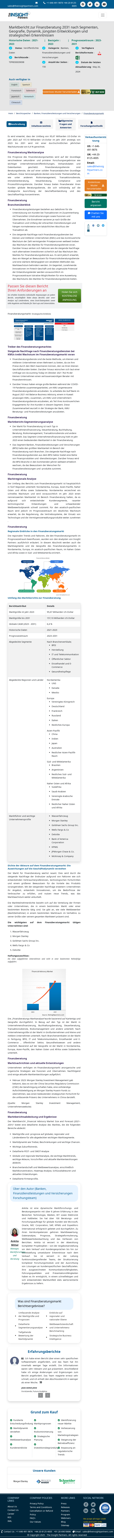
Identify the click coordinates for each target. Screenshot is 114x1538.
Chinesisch (15, 102)
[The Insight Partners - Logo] (19, 15)
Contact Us (13, 1510)
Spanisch (26, 84)
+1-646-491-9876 (55, 2)
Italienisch (30, 90)
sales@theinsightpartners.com (95, 170)
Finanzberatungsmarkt (94, 113)
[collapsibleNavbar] (103, 15)
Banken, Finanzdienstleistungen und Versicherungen (57, 113)
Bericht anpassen (95, 203)
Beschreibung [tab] (17, 124)
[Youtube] (93, 1512)
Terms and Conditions (41, 1507)
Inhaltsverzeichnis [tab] (41, 125)
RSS (9, 1517)
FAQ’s (32, 1518)
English (14, 84)
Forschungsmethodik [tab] (91, 125)
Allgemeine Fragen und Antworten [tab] (66, 124)
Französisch (16, 90)
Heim (10, 113)
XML (10, 1521)
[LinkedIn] (97, 4)
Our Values (35, 1521)
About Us (12, 1506)
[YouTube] (104, 4)
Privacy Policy (36, 1503)
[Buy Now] (93, 91)
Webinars (66, 1518)
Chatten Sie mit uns (97, 214)
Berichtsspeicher (23, 113)
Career (11, 1513)
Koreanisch (29, 96)
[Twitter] (90, 4)
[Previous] (38, 1395)
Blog (63, 1521)
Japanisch (15, 96)
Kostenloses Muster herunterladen (60, 91)
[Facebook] (83, 4)
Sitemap (65, 1525)
